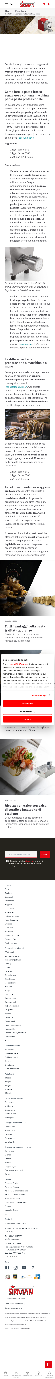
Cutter (7, 967)
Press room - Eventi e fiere (16, 1202)
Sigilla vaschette (11, 1053)
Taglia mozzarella (12, 1006)
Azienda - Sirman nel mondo (16, 1191)
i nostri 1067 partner (19, 664)
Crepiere (8, 924)
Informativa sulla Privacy (15, 1303)
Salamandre (9, 897)
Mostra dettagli (39, 695)
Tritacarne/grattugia (13, 960)
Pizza (7, 1040)
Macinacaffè (10, 1029)
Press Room (20, 11)
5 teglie (8, 1081)
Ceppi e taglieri (11, 1166)
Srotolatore (9, 1065)
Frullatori (8, 986)
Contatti (8, 1206)
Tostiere (8, 893)
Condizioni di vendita (13, 1308)
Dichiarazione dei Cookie (15, 1298)
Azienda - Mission (12, 1187)
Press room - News (12, 1198)
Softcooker (9, 900)
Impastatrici (10, 1021)
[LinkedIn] (32, 1269)
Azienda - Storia (11, 1183)
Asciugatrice (10, 1138)
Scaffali (8, 1162)
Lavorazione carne (12, 956)
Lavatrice (8, 1134)
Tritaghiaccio (10, 979)
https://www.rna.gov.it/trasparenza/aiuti (17, 1328)
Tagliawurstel (10, 1002)
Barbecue (9, 931)
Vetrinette (9, 1106)
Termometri (9, 1151)
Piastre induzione (12, 935)
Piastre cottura (11, 943)
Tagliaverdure (10, 998)
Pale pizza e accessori (14, 1170)
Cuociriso (9, 927)
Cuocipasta (9, 908)
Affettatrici (9, 952)
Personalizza (26, 711)
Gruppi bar (9, 994)
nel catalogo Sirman (16, 386)
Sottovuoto (9, 1049)
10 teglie (8, 1089)
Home (8, 11)
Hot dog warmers (12, 916)
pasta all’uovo (26, 137)
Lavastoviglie (10, 1142)
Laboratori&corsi (11, 1210)
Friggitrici (9, 904)
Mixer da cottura (11, 920)
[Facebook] (7, 1269)
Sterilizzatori (10, 1130)
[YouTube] (24, 1269)
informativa (29, 861)
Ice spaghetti (10, 983)
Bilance (8, 1155)
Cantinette (9, 1102)
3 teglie (8, 1078)
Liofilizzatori (10, 1036)
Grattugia (8, 963)
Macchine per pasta (13, 1025)
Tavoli (7, 1174)
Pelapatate (9, 1010)
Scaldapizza (9, 1117)
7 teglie (8, 1085)
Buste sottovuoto (12, 1069)
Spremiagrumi (10, 975)
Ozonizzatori (10, 1126)
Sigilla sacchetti (11, 1057)
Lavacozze (9, 1017)
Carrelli (8, 1158)
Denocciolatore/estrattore (15, 1033)
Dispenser (9, 1061)
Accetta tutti (27, 703)
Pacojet (8, 1013)
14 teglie (8, 1093)
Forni (7, 889)
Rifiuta (27, 719)
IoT (6, 1214)
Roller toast (9, 912)
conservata (25, 343)
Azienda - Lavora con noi (15, 1194)
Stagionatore (10, 1110)
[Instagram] (15, 1269)
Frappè (8, 990)
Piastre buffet (10, 939)
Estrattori (8, 971)
